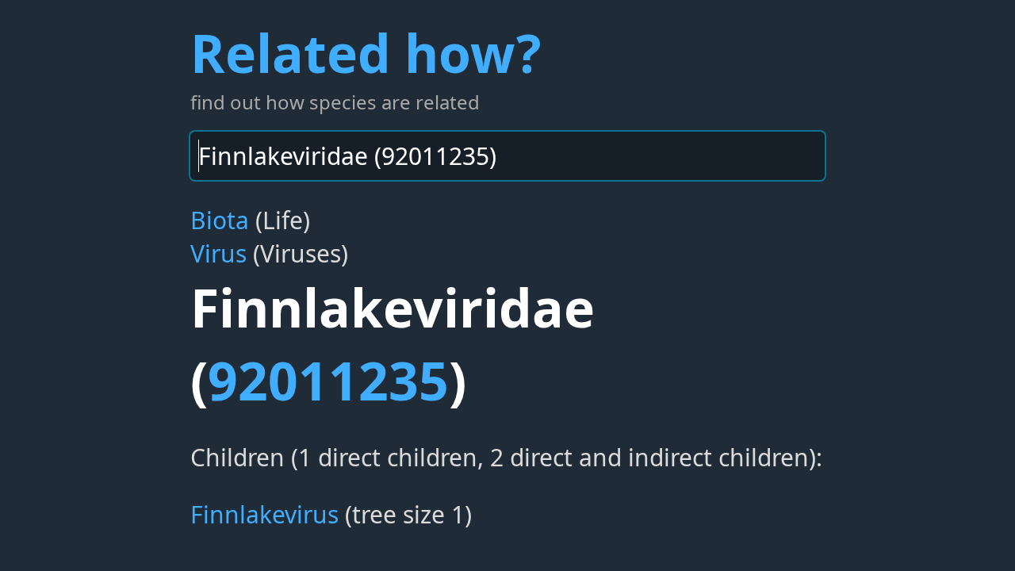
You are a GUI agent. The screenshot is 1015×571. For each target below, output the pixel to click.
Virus (218, 253)
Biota (219, 220)
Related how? (365, 52)
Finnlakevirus (264, 514)
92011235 (328, 380)
